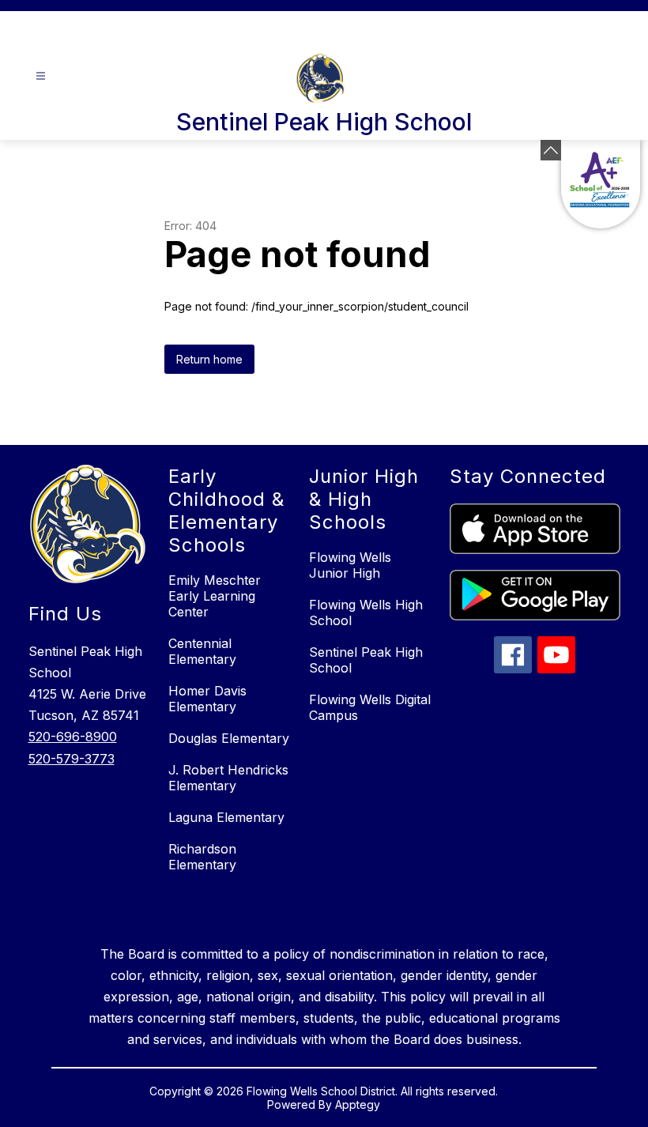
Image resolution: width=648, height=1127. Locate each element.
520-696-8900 (72, 736)
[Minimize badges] (551, 150)
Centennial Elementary (202, 651)
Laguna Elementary (226, 817)
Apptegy (357, 1104)
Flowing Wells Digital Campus (370, 707)
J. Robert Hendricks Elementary (228, 777)
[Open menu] (41, 76)
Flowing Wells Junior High (350, 565)
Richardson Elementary (202, 857)
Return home (209, 359)
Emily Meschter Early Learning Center (214, 596)
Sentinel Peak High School (366, 660)
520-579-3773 (71, 759)
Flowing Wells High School (366, 612)
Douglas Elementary (228, 738)
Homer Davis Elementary (207, 698)
